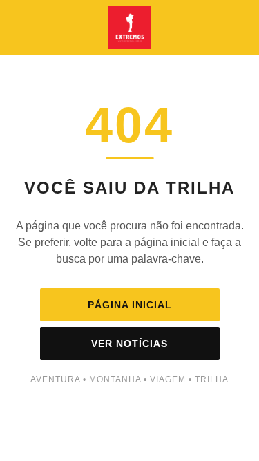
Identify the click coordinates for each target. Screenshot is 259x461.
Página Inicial (130, 304)
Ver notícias (129, 343)
